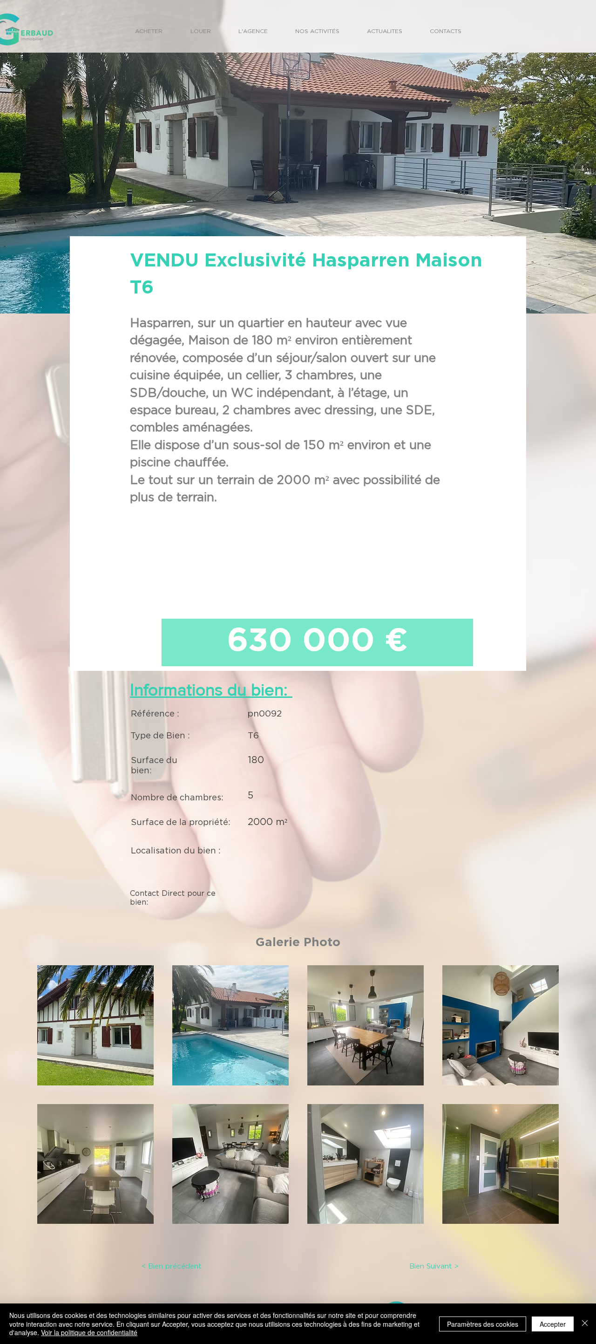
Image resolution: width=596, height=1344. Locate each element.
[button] (95, 1025)
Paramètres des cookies (482, 1324)
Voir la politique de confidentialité (89, 1332)
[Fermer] (584, 1324)
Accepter (553, 1324)
